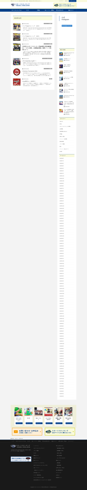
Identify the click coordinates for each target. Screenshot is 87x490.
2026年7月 (62, 160)
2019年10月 (62, 343)
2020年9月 (62, 323)
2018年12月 (62, 363)
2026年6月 (62, 163)
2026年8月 (62, 158)
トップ (13, 441)
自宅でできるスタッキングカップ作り (41, 465)
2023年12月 (62, 230)
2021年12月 (62, 288)
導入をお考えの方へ (46, 441)
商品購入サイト (59, 477)
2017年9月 (62, 381)
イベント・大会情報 (48, 23)
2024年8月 (62, 213)
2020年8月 (62, 326)
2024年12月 (62, 205)
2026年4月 (62, 168)
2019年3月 (62, 356)
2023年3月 (62, 253)
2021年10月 (62, 293)
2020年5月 (62, 333)
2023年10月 (62, 235)
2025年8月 (62, 185)
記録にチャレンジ (37, 457)
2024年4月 (62, 220)
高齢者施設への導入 (60, 448)
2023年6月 (62, 245)
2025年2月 (62, 200)
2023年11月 (62, 233)
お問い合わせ (73, 0)
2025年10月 (62, 180)
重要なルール (36, 455)
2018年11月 (62, 366)
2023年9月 (62, 238)
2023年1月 (62, 258)
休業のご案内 (62, 136)
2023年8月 (62, 240)
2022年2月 (62, 283)
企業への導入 (59, 453)
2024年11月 (62, 208)
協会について (54, 441)
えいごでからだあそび (61, 457)
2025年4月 (62, 195)
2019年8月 (62, 348)
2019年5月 (62, 353)
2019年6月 (62, 351)
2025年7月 (62, 188)
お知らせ (61, 121)
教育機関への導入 (60, 450)
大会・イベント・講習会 (36, 441)
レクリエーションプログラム (39, 462)
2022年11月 (62, 263)
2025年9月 (62, 183)
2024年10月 (62, 210)
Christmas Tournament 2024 (29, 71)
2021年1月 (62, 313)
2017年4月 (62, 388)
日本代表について (37, 472)
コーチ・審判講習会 (37, 475)
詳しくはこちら (19, 423)
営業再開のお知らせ (63, 131)
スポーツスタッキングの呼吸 (65, 126)
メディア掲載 (62, 143)
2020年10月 (62, 321)
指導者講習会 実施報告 (68, 71)
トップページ (36, 445)
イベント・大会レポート (47, 58)
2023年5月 (62, 248)
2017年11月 (62, 378)
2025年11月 (62, 178)
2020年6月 (62, 331)
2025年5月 (62, 193)
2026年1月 (62, 173)
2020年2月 (62, 341)
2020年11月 (62, 318)
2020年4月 (62, 336)
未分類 (61, 151)
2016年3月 (62, 396)
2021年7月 (62, 298)
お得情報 (61, 128)
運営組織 (58, 462)
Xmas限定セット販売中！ (29, 81)
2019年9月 (62, 346)
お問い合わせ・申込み (62, 441)
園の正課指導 (59, 455)
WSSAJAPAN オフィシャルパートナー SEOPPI (42, 479)
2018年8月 (62, 371)
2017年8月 (62, 383)
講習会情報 (62, 141)
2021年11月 (62, 291)
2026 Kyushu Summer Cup (69, 95)
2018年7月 (62, 373)
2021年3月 (62, 308)
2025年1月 (62, 203)
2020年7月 (62, 328)
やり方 (28, 441)
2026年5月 (62, 165)
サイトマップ (70, 441)
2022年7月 (62, 273)
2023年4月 (62, 250)
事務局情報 (59, 465)
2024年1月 (62, 228)
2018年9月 (62, 368)
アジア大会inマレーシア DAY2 (30, 26)
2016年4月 (62, 393)
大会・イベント (36, 467)
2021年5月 (62, 303)
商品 (50, 78)
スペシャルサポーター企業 (39, 477)
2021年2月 (62, 311)
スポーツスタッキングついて (39, 448)
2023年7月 (62, 243)
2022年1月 (62, 286)
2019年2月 (62, 358)
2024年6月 (62, 218)
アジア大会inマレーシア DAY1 (30, 36)
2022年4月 (62, 278)
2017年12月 (62, 376)
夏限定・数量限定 (67, 64)
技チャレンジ (36, 460)
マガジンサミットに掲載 (68, 77)
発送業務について (67, 58)
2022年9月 (62, 268)
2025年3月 (62, 198)
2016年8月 (62, 391)
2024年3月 (62, 223)
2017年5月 (62, 386)
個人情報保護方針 (59, 470)
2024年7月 (62, 215)
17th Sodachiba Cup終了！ (29, 61)
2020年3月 (62, 338)
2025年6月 (62, 190)
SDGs (61, 123)
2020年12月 (62, 316)
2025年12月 (62, 175)
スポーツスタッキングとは (21, 441)
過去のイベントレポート (39, 470)
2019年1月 (62, 361)
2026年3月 (62, 170)
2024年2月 (62, 225)
